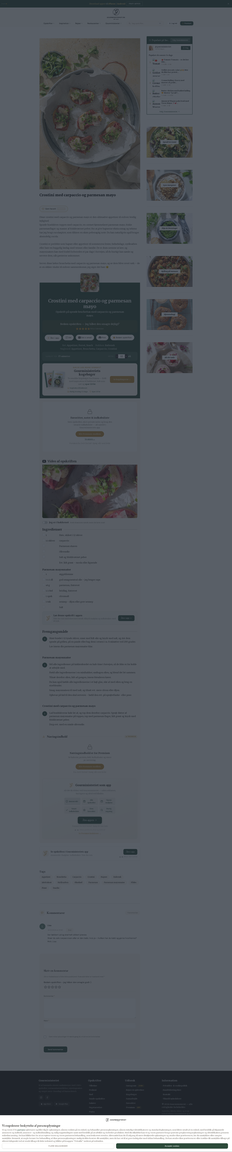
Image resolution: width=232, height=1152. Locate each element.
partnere (21, 1130)
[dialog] (116, 1133)
